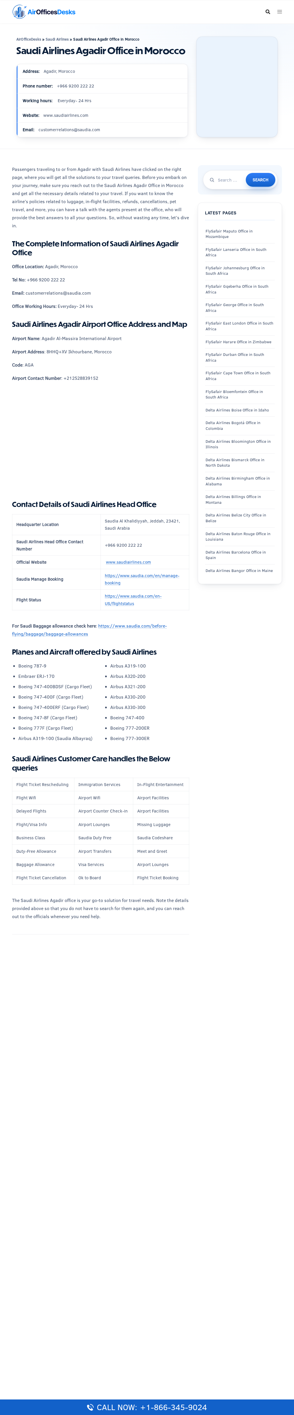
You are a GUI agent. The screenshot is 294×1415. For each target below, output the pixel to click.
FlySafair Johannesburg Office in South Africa (235, 270)
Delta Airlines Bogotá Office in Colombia (233, 425)
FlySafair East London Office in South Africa (239, 326)
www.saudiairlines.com (128, 562)
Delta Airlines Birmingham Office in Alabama (238, 481)
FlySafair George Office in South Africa (235, 307)
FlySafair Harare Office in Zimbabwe (238, 342)
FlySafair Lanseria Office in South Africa (236, 252)
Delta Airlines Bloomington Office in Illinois (238, 444)
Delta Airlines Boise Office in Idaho (237, 410)
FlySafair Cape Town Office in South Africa (238, 376)
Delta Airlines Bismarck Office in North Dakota (235, 462)
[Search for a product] (268, 11)
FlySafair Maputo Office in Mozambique (229, 234)
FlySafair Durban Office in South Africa (235, 357)
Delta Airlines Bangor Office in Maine (239, 570)
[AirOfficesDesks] (44, 11)
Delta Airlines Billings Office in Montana (233, 499)
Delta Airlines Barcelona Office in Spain (236, 555)
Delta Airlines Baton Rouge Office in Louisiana (238, 536)
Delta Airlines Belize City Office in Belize (236, 518)
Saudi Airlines (57, 39)
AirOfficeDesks (28, 39)
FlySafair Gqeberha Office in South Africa (237, 289)
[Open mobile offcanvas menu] (279, 12)
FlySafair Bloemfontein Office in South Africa (234, 394)
